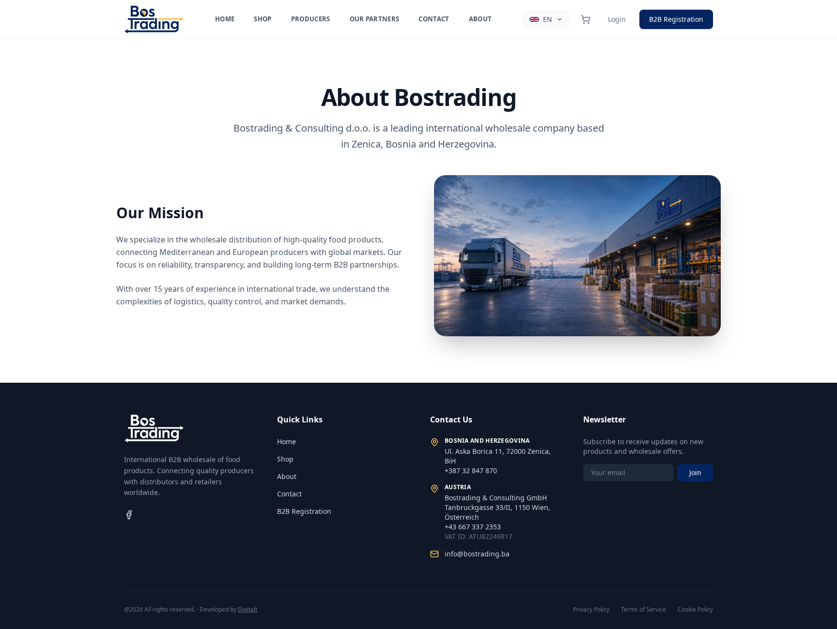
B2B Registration (676, 19)
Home (224, 19)
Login (617, 19)
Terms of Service (643, 610)
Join (695, 472)
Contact (433, 19)
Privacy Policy (591, 610)
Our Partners (375, 19)
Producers (310, 19)
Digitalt (247, 609)
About (480, 19)
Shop (262, 19)
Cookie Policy (695, 610)
